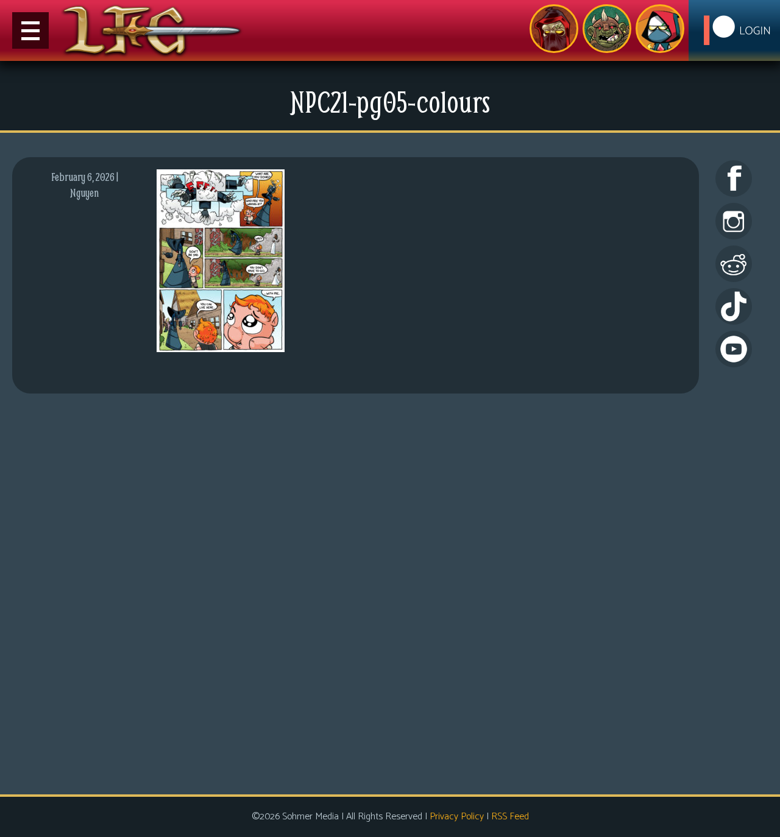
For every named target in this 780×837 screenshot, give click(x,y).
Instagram (733, 221)
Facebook (733, 178)
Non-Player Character (607, 28)
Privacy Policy (457, 816)
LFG (152, 30)
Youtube (733, 349)
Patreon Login (734, 30)
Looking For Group (554, 28)
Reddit (733, 263)
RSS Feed (510, 816)
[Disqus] (355, 592)
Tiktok (733, 306)
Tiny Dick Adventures (660, 28)
